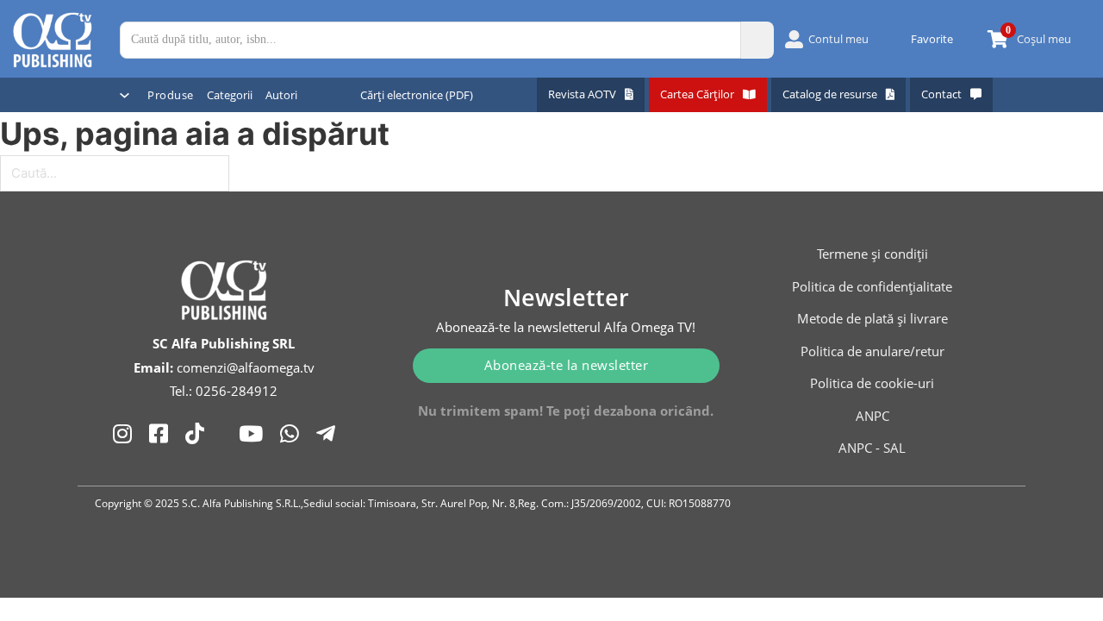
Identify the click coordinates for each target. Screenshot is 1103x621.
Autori (281, 95)
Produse (170, 95)
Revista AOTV (582, 94)
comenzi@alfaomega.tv (246, 367)
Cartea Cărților (697, 94)
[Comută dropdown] (124, 95)
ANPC (872, 415)
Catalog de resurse (829, 94)
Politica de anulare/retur (872, 351)
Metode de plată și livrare (872, 318)
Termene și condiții (872, 253)
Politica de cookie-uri (872, 383)
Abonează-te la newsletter (566, 364)
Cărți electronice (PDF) (416, 95)
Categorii (229, 95)
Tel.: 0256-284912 (223, 390)
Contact (941, 94)
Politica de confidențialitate (872, 286)
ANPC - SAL (872, 447)
